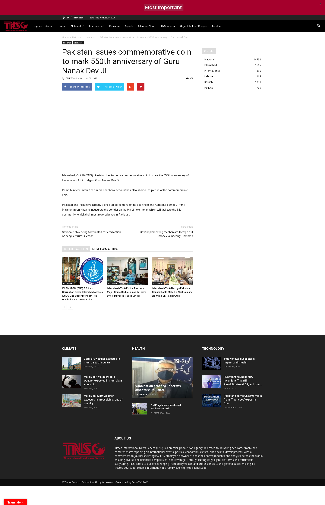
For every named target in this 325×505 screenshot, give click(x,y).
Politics (208, 87)
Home (62, 25)
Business (114, 25)
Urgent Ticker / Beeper (193, 25)
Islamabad (78, 42)
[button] (318, 25)
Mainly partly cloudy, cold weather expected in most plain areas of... (103, 380)
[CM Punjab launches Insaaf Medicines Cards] (139, 408)
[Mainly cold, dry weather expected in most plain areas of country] (71, 400)
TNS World (71, 78)
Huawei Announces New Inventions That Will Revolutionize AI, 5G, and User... (243, 380)
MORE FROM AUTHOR (105, 249)
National (76, 25)
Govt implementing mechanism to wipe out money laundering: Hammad (166, 234)
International (96, 25)
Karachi (208, 82)
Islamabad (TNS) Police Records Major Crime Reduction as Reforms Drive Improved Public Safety (126, 292)
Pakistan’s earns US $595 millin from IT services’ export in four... (243, 399)
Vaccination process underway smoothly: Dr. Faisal (158, 388)
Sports (129, 25)
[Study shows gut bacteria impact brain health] (211, 363)
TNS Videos (168, 25)
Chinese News (146, 25)
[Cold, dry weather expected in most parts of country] (71, 363)
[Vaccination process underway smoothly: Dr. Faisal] (162, 377)
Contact (216, 25)
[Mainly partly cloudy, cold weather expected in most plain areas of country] (71, 381)
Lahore (208, 76)
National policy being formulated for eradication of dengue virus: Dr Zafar (91, 234)
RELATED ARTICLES (76, 249)
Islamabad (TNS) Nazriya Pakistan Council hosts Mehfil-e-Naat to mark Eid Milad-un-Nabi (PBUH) (172, 292)
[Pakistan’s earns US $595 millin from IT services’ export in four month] (211, 400)
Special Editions (43, 25)
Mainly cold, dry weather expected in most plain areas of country (103, 399)
